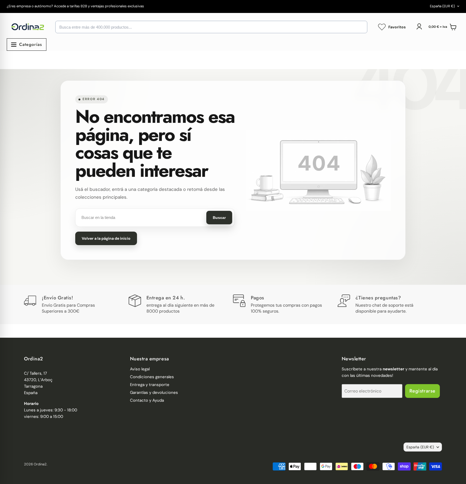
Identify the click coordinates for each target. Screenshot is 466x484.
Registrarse (422, 390)
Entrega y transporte (149, 384)
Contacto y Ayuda (147, 400)
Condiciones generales (152, 377)
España (442, 6)
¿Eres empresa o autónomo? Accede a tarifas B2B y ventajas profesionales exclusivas (75, 6)
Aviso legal (140, 369)
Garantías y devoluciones (154, 392)
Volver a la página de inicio (106, 238)
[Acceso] (419, 26)
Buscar (219, 217)
